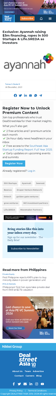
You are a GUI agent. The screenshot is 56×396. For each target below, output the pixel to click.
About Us (17, 371)
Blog (39, 376)
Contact (18, 376)
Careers (30, 376)
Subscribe (27, 18)
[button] (41, 18)
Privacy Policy (16, 391)
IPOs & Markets (9, 284)
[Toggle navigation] (50, 18)
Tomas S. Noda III (12, 84)
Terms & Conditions (37, 391)
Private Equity (8, 274)
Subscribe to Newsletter (25, 248)
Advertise (38, 371)
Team (28, 371)
